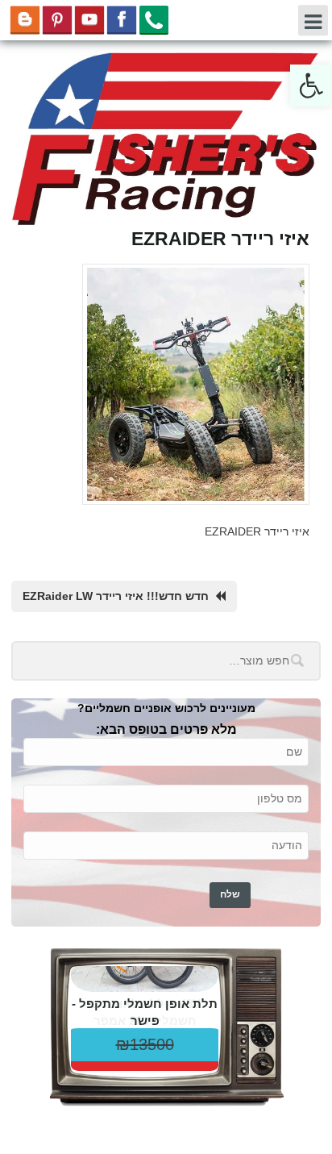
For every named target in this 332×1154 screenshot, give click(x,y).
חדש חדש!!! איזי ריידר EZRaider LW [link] (116, 595)
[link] (311, 85)
